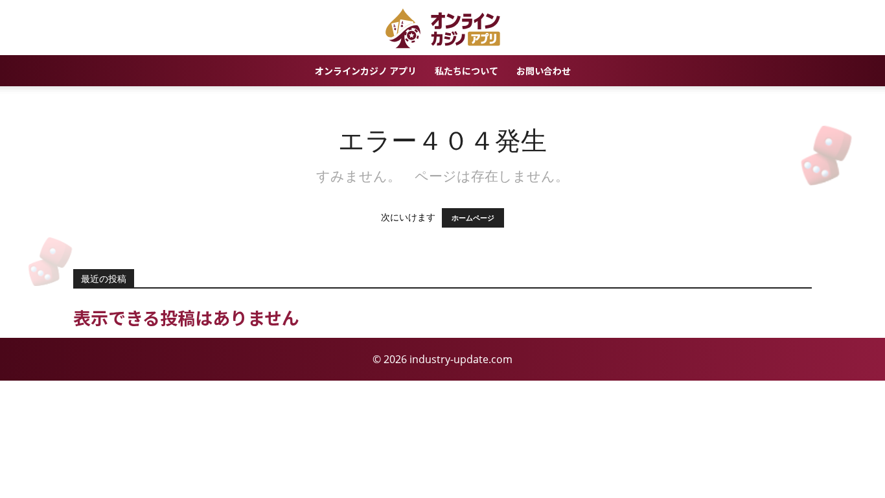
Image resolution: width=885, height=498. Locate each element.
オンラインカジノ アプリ (366, 70)
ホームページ (473, 217)
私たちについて (466, 70)
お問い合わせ (543, 70)
